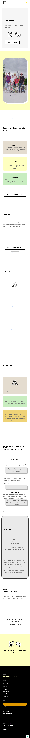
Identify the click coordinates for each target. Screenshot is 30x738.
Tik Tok (5, 689)
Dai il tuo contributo (15, 247)
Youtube (5, 694)
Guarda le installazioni (15, 194)
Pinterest (5, 696)
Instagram (6, 691)
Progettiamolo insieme (15, 658)
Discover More (12, 42)
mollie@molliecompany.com (10, 676)
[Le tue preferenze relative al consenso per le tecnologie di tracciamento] (27, 736)
